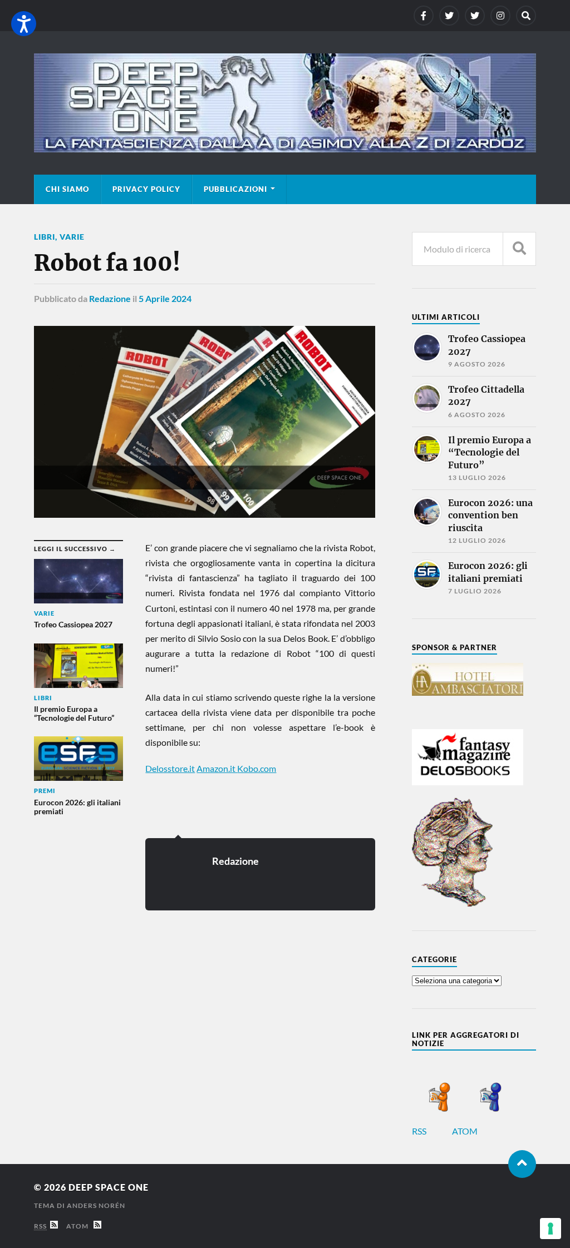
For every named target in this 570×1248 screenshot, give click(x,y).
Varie (72, 236)
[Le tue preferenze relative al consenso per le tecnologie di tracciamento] (550, 1228)
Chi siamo (67, 189)
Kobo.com (256, 768)
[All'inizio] (522, 1164)
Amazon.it (216, 768)
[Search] (526, 16)
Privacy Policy (146, 189)
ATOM (465, 1131)
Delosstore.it (170, 768)
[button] (23, 23)
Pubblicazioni (235, 189)
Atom (80, 1226)
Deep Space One (108, 1187)
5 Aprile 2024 (165, 298)
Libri (44, 236)
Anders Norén (96, 1205)
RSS (420, 1131)
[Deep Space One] (284, 102)
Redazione (110, 298)
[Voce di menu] (424, 16)
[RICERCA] (519, 249)
